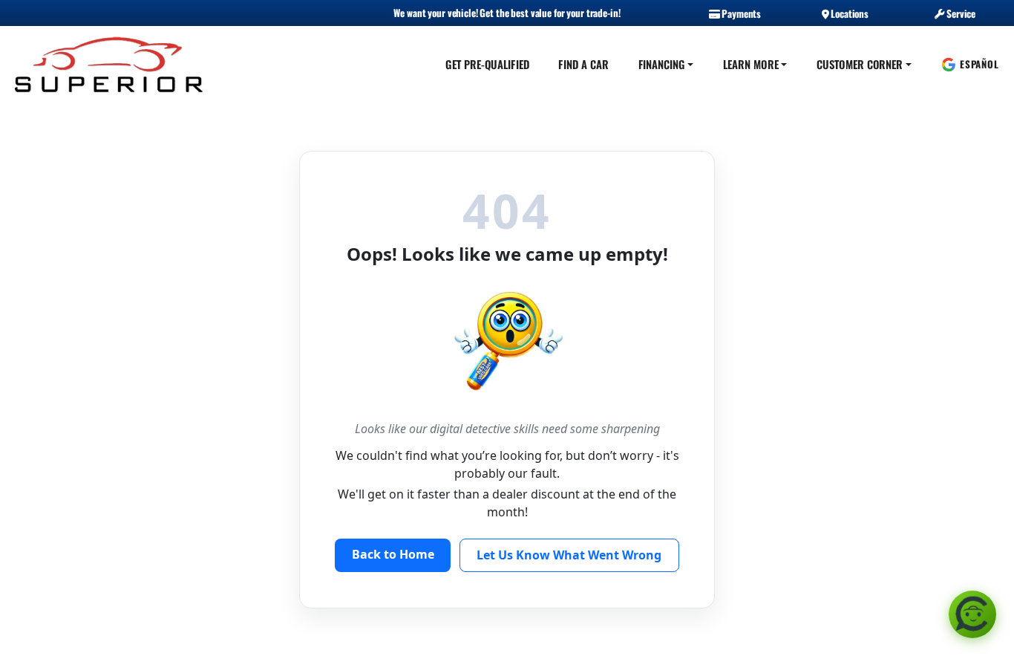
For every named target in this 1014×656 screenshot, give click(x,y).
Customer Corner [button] (860, 64)
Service (959, 13)
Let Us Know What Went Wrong (569, 555)
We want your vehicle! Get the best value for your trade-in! (506, 12)
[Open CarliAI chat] (972, 614)
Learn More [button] (751, 64)
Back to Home (393, 554)
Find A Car (583, 64)
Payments (740, 13)
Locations (848, 13)
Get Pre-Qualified (487, 64)
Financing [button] (661, 64)
